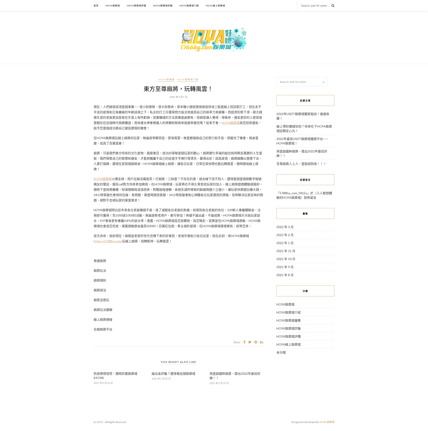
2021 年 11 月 (285, 251)
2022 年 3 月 (285, 227)
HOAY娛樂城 (327, 422)
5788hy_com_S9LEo (293, 193)
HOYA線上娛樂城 (215, 5)
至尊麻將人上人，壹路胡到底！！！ (301, 164)
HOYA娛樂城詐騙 (163, 5)
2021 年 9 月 (285, 267)
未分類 (281, 352)
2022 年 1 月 (285, 243)
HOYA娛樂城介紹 (189, 5)
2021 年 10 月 (285, 259)
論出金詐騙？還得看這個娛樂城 (173, 373)
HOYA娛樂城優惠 (288, 320)
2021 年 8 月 (285, 275)
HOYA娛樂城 (112, 5)
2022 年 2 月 (285, 235)
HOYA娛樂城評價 (136, 5)
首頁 (96, 5)
